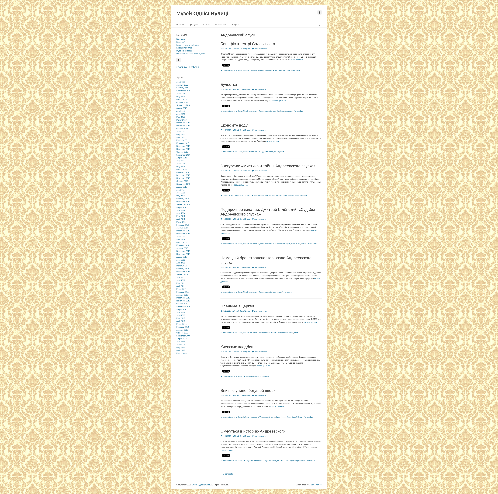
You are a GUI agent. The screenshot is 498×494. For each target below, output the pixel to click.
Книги (298, 244)
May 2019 (180, 96)
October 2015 (182, 181)
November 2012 (183, 254)
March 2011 (181, 289)
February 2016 (182, 172)
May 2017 (180, 134)
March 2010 (181, 324)
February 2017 (182, 143)
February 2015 (182, 198)
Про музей (193, 24)
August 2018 (181, 108)
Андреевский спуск (282, 70)
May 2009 (180, 347)
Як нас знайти (221, 24)
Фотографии (298, 111)
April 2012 (180, 263)
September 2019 (183, 91)
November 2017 (183, 126)
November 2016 (183, 149)
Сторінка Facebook (187, 67)
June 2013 (180, 236)
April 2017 (180, 137)
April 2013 (180, 239)
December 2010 (183, 298)
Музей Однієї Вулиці (202, 13)
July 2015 (180, 190)
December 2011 (183, 271)
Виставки (180, 39)
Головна (180, 24)
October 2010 (182, 303)
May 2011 (180, 283)
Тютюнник (311, 461)
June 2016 (180, 163)
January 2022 (182, 85)
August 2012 (181, 257)
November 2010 (183, 301)
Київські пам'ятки (250, 70)
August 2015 (181, 187)
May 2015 (180, 196)
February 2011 (182, 292)
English (235, 24)
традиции (288, 111)
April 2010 (180, 321)
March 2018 (181, 120)
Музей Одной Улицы (309, 244)
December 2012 (183, 251)
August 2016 (181, 158)
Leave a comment (260, 49)
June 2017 (180, 131)
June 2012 (180, 260)
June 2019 (180, 93)
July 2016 (180, 161)
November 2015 (183, 178)
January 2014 (182, 228)
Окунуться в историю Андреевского (252, 431)
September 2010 (183, 306)
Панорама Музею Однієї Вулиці (190, 54)
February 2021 (182, 88)
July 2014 (180, 210)
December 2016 (183, 146)
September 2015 (183, 184)
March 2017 (181, 140)
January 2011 (182, 295)
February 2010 (182, 327)
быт (278, 111)
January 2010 (182, 330)
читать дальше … (297, 60)
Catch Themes (315, 485)
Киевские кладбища (238, 347)
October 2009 (182, 333)
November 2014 (183, 201)
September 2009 (183, 336)
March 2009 (181, 353)
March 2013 (181, 242)
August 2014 (181, 207)
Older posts (226, 474)
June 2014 (180, 213)
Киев (293, 70)
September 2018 (183, 105)
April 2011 (180, 286)
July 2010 (180, 312)
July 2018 (180, 111)
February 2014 (182, 225)
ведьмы (291, 195)
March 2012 (181, 266)
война (279, 292)
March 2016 (181, 169)
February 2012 (182, 268)
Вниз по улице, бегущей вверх (247, 390)
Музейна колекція (265, 70)
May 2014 (180, 216)
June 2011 (180, 280)
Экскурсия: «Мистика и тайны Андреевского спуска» (268, 166)
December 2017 (183, 123)
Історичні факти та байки (232, 70)
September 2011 (183, 274)
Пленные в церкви (237, 306)
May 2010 (180, 318)
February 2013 (182, 245)
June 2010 (180, 315)
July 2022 (180, 82)
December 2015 (183, 175)
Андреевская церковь (262, 195)
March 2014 (181, 222)
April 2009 (180, 350)
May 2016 (180, 166)
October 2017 (182, 128)
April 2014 (180, 219)
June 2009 (180, 344)
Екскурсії (226, 195)
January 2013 (182, 248)
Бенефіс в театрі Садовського (247, 44)
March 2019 (181, 99)
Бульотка (228, 84)
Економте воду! (234, 125)
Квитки (206, 24)
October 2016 (182, 152)
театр (298, 70)
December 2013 (183, 231)
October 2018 (182, 102)
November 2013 (183, 233)
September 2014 (183, 204)
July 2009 (180, 341)
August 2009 (181, 339)
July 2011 (180, 277)
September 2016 (183, 155)
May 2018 (180, 117)
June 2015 (180, 193)
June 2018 (180, 114)
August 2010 (181, 309)
